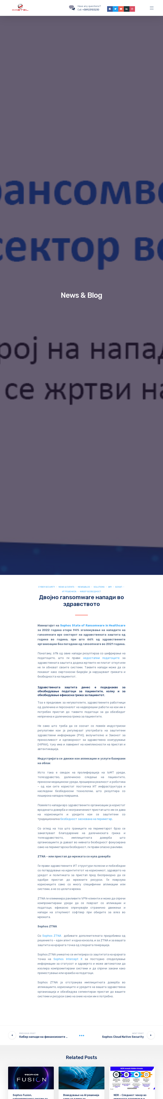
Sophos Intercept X (67, 959)
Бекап (118, 587)
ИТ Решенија (69, 591)
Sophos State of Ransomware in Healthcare (93, 625)
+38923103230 (90, 9)
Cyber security (46, 587)
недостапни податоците (101, 658)
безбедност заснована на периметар (86, 819)
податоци (69, 691)
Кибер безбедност (90, 591)
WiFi (110, 587)
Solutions (99, 587)
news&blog (84, 587)
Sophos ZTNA (51, 936)
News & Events (66, 587)
